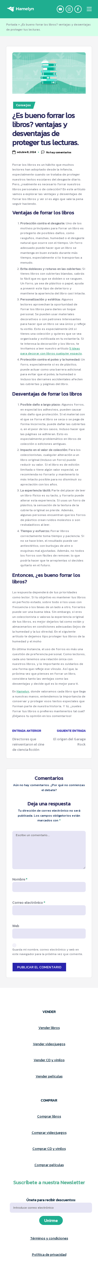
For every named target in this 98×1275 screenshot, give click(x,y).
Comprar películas (49, 1165)
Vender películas (49, 1076)
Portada (11, 25)
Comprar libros (49, 1116)
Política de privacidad (49, 1254)
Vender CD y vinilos (49, 1060)
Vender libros (49, 1027)
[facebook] (78, 9)
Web (15, 926)
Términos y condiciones (49, 1238)
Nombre (19, 879)
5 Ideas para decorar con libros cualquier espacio (51, 351)
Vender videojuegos (49, 1044)
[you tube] (61, 9)
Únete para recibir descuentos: (51, 1200)
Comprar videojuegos (49, 1132)
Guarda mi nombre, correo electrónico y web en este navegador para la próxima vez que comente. (47, 951)
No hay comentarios (58, 152)
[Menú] (89, 9)
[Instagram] (70, 9)
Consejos (23, 105)
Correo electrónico (28, 902)
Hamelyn (23, 691)
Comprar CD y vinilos (49, 1148)
